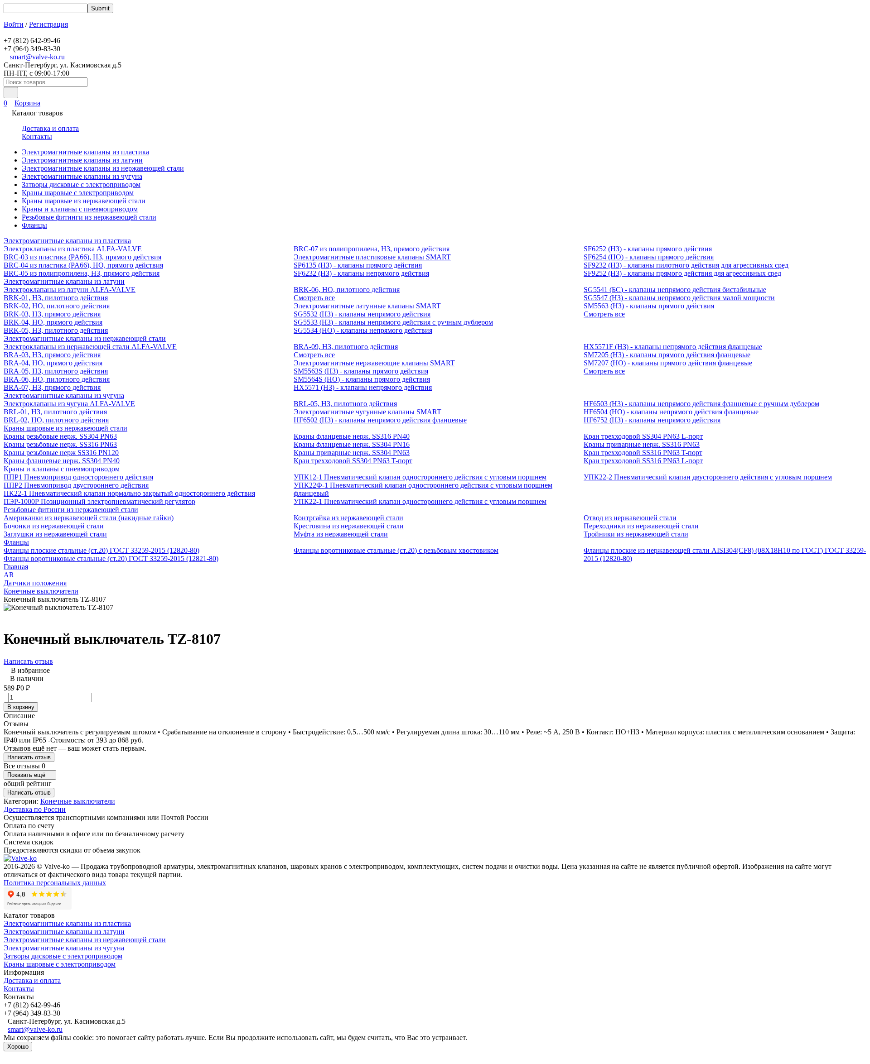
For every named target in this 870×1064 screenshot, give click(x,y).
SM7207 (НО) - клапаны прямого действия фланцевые (668, 363)
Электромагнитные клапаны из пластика (85, 152)
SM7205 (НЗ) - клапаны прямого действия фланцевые (667, 355)
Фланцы (34, 225)
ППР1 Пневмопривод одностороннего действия (78, 477)
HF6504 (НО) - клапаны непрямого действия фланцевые (671, 412)
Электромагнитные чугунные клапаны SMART (367, 412)
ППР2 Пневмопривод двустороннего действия (76, 485)
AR (9, 575)
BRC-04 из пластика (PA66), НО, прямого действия (83, 265)
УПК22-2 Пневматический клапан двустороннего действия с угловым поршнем (708, 477)
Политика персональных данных (55, 883)
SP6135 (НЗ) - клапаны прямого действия (358, 265)
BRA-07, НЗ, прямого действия (52, 387)
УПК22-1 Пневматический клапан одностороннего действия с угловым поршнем (420, 501)
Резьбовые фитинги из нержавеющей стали (89, 217)
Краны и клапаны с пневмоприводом (80, 209)
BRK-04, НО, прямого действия (53, 322)
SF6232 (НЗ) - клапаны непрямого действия (361, 273)
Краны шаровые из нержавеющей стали (83, 201)
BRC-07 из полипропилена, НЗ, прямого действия (372, 249)
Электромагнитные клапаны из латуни (82, 160)
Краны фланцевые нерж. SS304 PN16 (352, 444)
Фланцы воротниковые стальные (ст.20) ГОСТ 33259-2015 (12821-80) (111, 558)
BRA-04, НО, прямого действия (53, 363)
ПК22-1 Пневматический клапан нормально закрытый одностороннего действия (129, 493)
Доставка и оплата (50, 128)
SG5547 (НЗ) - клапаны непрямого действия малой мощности (679, 298)
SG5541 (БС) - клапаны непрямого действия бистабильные (675, 289)
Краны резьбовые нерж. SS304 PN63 (60, 436)
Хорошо (18, 1046)
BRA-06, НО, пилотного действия (57, 379)
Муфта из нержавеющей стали (341, 534)
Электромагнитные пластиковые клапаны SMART (372, 257)
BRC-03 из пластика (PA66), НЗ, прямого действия (82, 257)
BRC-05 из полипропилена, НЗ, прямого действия (82, 273)
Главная (16, 566)
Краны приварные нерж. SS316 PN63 (642, 444)
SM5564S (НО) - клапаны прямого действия (362, 379)
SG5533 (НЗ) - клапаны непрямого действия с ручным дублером (393, 322)
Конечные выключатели (41, 591)
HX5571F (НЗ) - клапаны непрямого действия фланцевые (673, 346)
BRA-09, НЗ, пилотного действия (346, 346)
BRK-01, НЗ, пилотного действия (56, 298)
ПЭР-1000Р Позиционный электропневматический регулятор (99, 501)
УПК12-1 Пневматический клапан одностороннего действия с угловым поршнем (420, 477)
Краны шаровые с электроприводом (78, 193)
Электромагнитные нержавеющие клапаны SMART (374, 363)
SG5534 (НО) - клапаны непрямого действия (363, 330)
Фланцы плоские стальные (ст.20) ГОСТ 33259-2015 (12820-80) (101, 550)
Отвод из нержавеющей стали (630, 518)
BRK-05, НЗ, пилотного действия (56, 330)
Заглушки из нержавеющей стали (55, 534)
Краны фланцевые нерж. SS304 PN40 (62, 461)
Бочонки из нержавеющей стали (54, 526)
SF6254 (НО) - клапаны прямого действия (649, 257)
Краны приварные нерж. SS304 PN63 (352, 452)
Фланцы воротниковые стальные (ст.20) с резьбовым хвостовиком (396, 550)
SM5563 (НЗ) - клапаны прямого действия (649, 306)
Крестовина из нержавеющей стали (349, 526)
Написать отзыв (28, 661)
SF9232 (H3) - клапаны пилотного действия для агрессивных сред (686, 265)
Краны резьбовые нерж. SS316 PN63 (60, 444)
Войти (14, 24)
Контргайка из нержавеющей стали (348, 518)
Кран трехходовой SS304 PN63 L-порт (643, 436)
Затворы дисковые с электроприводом (81, 184)
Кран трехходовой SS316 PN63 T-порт (643, 452)
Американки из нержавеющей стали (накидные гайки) (89, 518)
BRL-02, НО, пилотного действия (56, 420)
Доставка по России (35, 809)
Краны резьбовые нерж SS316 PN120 (61, 452)
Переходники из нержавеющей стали (641, 526)
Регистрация (48, 24)
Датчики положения (35, 583)
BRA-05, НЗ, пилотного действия (56, 371)
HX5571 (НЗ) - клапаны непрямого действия (363, 387)
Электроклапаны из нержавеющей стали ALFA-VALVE (90, 346)
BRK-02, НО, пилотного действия (57, 306)
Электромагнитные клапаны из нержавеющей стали (103, 168)
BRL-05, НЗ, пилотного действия (345, 403)
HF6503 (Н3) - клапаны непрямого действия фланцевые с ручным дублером (701, 403)
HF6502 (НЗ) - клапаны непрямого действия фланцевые (380, 420)
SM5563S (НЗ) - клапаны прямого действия (361, 371)
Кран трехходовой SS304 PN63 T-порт (353, 461)
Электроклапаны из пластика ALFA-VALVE (73, 249)
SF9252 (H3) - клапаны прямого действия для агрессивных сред (682, 273)
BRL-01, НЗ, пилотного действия (55, 412)
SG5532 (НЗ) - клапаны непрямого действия (362, 314)
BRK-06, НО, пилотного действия (347, 289)
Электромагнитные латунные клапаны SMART (367, 306)
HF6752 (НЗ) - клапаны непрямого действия (652, 420)
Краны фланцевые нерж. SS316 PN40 (352, 436)
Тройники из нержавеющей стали (636, 534)
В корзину (20, 707)
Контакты (37, 136)
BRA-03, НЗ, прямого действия (52, 355)
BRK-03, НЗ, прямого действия (52, 314)
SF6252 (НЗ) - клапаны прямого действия (648, 249)
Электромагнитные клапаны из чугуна (82, 176)
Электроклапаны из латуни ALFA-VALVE (69, 289)
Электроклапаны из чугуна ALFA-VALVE (69, 403)
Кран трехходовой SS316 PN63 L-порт (643, 461)
